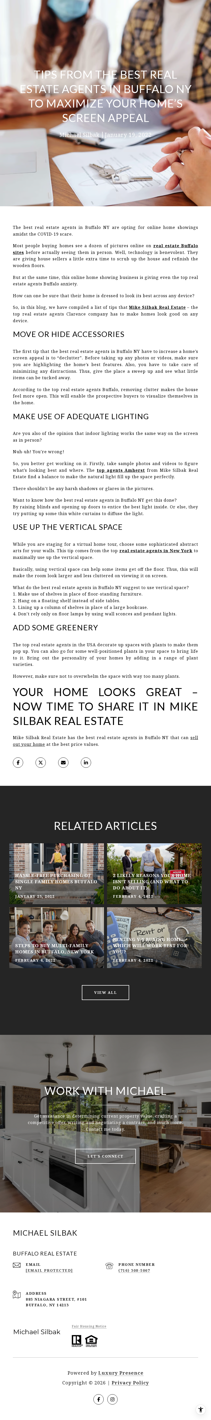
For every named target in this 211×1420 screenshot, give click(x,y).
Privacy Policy (130, 1383)
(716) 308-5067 (134, 1270)
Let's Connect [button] (105, 1156)
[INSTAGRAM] (112, 1399)
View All (105, 992)
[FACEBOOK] (98, 1399)
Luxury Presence (121, 1373)
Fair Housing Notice (89, 1326)
